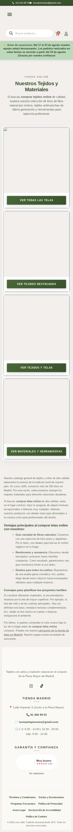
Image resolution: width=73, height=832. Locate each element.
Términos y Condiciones (22, 797)
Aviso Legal (19, 810)
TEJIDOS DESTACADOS (40, 284)
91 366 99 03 (38, 714)
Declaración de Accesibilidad (44, 810)
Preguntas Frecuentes (23, 803)
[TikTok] (42, 686)
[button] (9, 14)
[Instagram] (31, 686)
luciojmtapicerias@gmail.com (38, 721)
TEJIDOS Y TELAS (40, 367)
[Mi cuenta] (66, 34)
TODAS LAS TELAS (40, 200)
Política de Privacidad (50, 803)
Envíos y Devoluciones (51, 797)
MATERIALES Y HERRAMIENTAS (40, 451)
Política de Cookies (36, 816)
